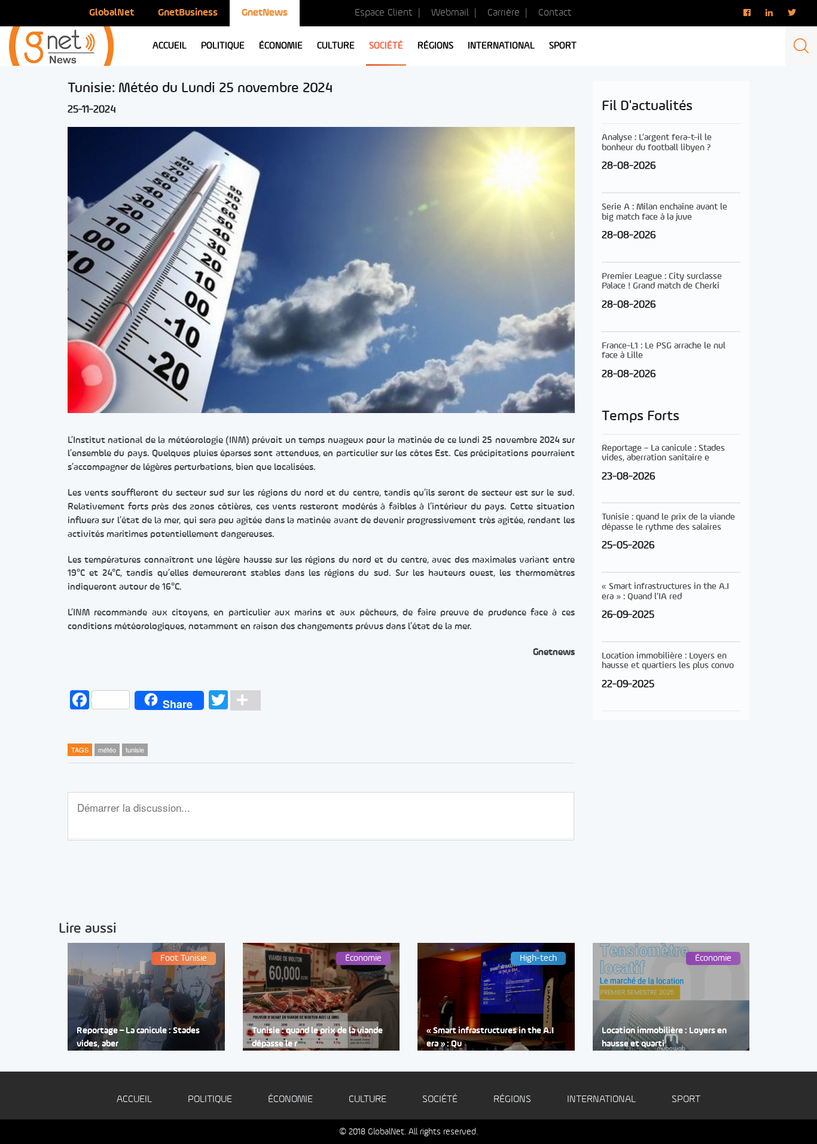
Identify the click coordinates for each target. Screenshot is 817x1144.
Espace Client (384, 13)
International (501, 46)
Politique (223, 46)
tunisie (135, 749)
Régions (435, 46)
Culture (336, 46)
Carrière (503, 13)
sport (563, 46)
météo (107, 749)
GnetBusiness (188, 13)
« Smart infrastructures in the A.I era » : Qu (490, 1037)
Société (386, 46)
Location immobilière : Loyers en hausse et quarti (664, 1037)
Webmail (450, 13)
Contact (555, 13)
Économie (281, 46)
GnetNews (265, 13)
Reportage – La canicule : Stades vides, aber (138, 1037)
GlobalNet (111, 13)
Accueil (170, 46)
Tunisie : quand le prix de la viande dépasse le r (317, 1037)
